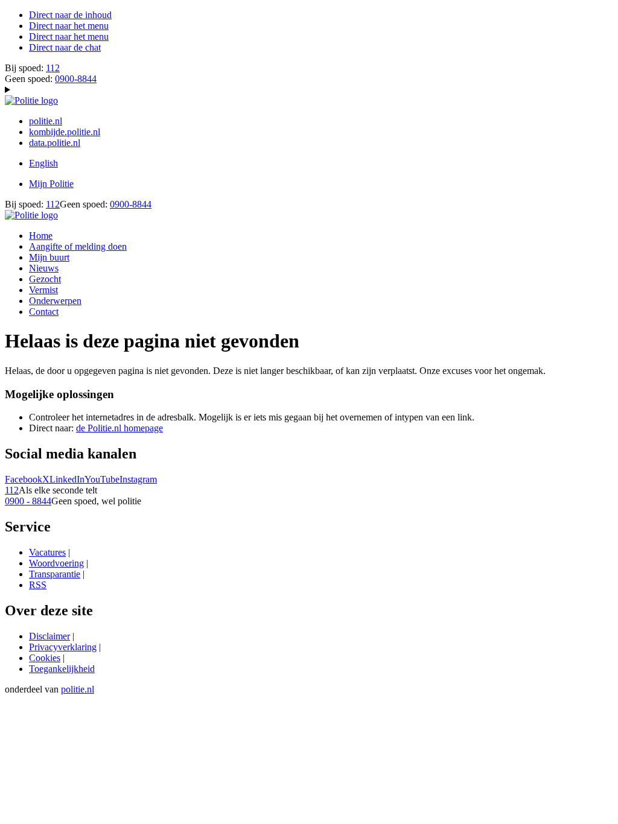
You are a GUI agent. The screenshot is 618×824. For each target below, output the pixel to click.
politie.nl (45, 121)
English (43, 163)
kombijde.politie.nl (64, 132)
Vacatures (47, 552)
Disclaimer (49, 636)
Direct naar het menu (69, 26)
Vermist (43, 290)
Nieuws (44, 268)
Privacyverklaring (63, 647)
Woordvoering (56, 563)
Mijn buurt (49, 257)
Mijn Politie (51, 184)
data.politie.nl (54, 143)
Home (41, 235)
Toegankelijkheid (62, 669)
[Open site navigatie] (309, 89)
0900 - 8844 (28, 501)
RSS (37, 585)
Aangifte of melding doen (78, 246)
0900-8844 (76, 79)
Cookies (44, 658)
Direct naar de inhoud (70, 15)
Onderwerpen (55, 301)
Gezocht (45, 279)
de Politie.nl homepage (119, 428)
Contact (44, 311)
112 (53, 68)
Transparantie (54, 574)
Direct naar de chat (65, 47)
